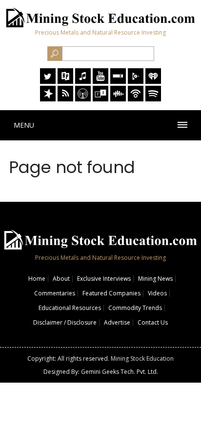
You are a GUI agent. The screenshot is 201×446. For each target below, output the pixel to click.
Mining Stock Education (142, 358)
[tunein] (100, 98)
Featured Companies (111, 293)
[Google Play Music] (135, 81)
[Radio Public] (65, 81)
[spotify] (153, 98)
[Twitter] (48, 81)
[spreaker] (48, 98)
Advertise (117, 322)
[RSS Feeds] (65, 98)
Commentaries (54, 293)
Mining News (155, 278)
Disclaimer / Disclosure (65, 322)
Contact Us (153, 322)
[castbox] (118, 98)
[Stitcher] (118, 81)
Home (36, 278)
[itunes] (83, 81)
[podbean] (135, 98)
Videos (157, 293)
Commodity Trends (135, 308)
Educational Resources (70, 308)
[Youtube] (100, 81)
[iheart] (153, 81)
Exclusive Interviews (104, 278)
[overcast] (83, 98)
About (61, 278)
